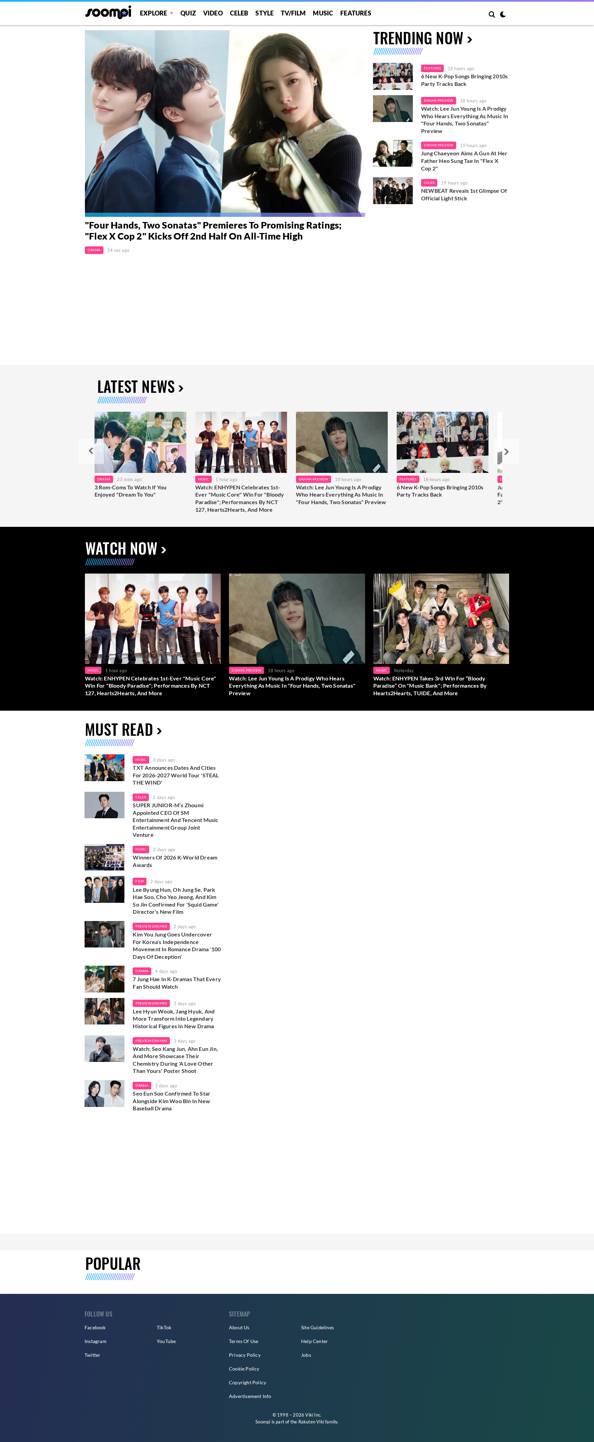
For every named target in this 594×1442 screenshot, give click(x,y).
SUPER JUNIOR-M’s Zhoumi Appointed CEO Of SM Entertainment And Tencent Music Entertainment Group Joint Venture (175, 820)
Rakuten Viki (311, 1421)
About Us (239, 1327)
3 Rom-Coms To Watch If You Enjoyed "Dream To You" (130, 491)
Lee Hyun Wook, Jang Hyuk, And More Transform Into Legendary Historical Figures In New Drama (173, 1018)
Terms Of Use (243, 1341)
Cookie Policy (244, 1369)
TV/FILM (293, 13)
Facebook (95, 1327)
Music (323, 13)
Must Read (119, 729)
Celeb (239, 13)
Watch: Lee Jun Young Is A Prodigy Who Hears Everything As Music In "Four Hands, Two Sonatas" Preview (464, 119)
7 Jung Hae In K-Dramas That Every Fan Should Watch (177, 983)
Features (355, 13)
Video (213, 13)
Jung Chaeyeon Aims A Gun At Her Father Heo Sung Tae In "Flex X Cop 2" (464, 160)
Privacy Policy (245, 1355)
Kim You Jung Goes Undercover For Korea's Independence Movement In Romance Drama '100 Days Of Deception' (177, 945)
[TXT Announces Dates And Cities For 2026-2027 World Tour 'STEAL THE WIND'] (104, 767)
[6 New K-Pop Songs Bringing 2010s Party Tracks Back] (393, 76)
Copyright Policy (247, 1382)
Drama (94, 250)
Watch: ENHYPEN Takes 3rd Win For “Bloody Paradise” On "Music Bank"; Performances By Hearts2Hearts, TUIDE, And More (430, 685)
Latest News (136, 386)
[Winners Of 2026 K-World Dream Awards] (104, 857)
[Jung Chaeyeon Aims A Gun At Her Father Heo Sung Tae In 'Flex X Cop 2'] (393, 153)
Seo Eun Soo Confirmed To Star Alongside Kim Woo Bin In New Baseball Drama (171, 1100)
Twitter (92, 1355)
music (140, 759)
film (139, 881)
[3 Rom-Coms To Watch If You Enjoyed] (140, 442)
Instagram (96, 1341)
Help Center (314, 1341)
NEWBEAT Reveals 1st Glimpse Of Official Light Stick (464, 194)
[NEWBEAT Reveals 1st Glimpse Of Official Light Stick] (393, 190)
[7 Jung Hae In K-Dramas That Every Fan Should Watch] (104, 979)
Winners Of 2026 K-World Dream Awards (175, 861)
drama (141, 971)
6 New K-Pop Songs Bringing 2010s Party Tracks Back (464, 80)
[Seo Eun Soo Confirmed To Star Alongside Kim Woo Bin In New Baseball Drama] (104, 1093)
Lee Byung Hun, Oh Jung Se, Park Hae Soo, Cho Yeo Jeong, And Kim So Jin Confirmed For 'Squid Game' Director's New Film (176, 900)
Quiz (188, 13)
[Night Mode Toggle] (502, 15)
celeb (140, 797)
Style (264, 13)
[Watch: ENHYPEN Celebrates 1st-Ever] (241, 442)
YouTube (166, 1341)
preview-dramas (151, 926)
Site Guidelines (317, 1327)
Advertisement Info (250, 1396)
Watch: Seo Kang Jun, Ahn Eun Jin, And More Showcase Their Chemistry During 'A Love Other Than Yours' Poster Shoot (175, 1059)
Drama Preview (438, 100)
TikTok (164, 1327)
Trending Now (418, 37)
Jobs (306, 1355)
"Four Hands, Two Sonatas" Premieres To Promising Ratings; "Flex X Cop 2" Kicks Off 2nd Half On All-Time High (213, 230)
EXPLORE (153, 13)
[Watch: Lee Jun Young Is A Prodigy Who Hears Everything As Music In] (342, 442)
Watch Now (121, 548)
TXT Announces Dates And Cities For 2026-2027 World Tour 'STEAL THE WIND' (176, 775)
